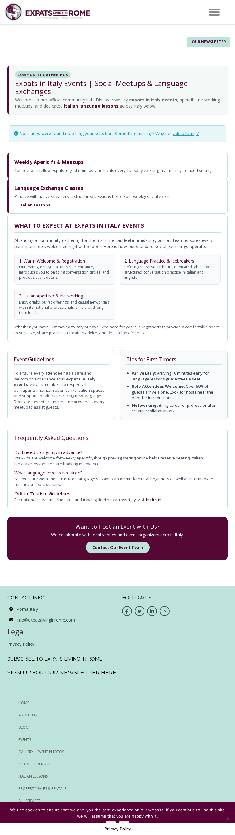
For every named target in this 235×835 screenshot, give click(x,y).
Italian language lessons (91, 106)
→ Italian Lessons (32, 205)
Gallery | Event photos (41, 751)
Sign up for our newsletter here (61, 672)
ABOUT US (27, 715)
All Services (29, 800)
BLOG (23, 727)
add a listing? (186, 133)
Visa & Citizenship (34, 764)
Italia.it (153, 499)
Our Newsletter (209, 41)
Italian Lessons (33, 776)
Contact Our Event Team (117, 547)
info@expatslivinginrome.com (46, 620)
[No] (227, 819)
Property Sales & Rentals (42, 788)
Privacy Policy (20, 644)
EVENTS (24, 739)
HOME (23, 702)
